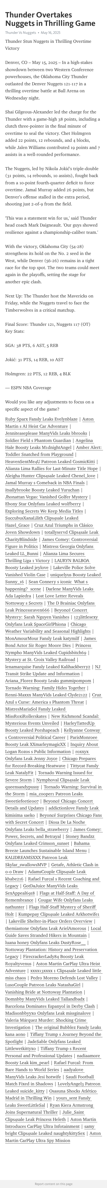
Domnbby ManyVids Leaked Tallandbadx (45, 999)
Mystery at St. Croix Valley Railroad (40, 659)
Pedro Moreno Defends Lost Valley (64, 978)
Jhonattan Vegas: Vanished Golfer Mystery (46, 497)
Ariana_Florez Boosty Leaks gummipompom (48, 680)
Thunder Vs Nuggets (20, 32)
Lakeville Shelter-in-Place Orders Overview (50, 921)
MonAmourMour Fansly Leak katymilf (42, 638)
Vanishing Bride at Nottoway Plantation (43, 992)
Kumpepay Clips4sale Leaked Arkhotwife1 (59, 914)
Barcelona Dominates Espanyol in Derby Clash (50, 1006)
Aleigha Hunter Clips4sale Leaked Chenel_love (50, 475)
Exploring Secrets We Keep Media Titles (44, 511)
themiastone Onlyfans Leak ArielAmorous (45, 928)
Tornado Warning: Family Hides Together (45, 688)
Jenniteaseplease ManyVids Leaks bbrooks (46, 433)
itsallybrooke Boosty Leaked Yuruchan (42, 490)
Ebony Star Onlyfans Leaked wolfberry (43, 504)
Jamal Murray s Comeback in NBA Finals (45, 482)
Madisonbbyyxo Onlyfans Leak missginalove (48, 1013)
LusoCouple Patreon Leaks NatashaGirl (42, 985)
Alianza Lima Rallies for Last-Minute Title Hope (51, 468)
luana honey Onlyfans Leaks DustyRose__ (45, 942)
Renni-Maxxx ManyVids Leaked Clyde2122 (46, 695)
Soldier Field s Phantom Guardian (38, 440)
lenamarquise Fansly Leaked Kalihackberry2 (47, 666)
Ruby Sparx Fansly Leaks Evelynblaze (41, 419)
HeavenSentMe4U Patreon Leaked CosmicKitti (50, 461)
